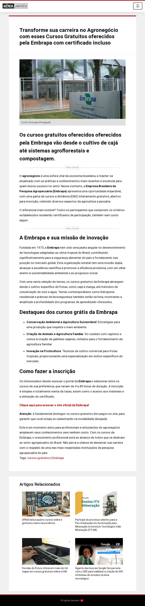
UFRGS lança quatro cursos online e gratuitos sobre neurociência (42, 521)
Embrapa (58, 458)
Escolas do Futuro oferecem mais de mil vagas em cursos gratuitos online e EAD (45, 570)
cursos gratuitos (39, 458)
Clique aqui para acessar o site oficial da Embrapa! (54, 405)
